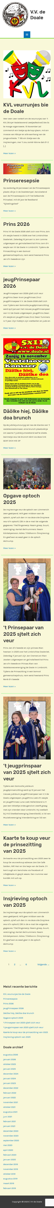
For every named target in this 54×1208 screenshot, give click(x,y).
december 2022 (10, 1088)
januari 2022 (9, 1097)
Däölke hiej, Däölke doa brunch (18, 1013)
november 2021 (10, 1102)
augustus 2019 (10, 1178)
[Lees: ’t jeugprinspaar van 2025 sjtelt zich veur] (27, 728)
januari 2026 (9, 1059)
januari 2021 (9, 1126)
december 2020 (10, 1131)
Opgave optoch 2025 (13, 1018)
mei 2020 (7, 1145)
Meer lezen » (9, 153)
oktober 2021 (9, 1107)
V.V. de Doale (37, 14)
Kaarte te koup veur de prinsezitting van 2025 (26, 844)
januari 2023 (9, 1083)
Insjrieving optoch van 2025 (17, 1037)
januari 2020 (9, 1159)
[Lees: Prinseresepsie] (27, 168)
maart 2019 (8, 1183)
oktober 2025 (9, 1064)
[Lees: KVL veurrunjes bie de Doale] (27, 74)
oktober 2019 (9, 1174)
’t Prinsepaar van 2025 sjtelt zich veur (23, 634)
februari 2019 (9, 1188)
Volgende (43, 964)
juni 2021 (7, 1116)
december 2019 (10, 1164)
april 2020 (8, 1150)
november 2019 (10, 1169)
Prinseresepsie (21, 181)
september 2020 (11, 1140)
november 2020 (10, 1135)
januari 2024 (9, 1078)
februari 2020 (9, 1155)
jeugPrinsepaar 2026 (13, 1008)
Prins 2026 (16, 224)
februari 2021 (9, 1121)
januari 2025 (9, 1069)
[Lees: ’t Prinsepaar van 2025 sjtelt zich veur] (27, 589)
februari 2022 (9, 1093)
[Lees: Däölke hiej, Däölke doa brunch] (27, 371)
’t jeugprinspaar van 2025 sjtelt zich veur (27, 772)
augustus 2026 (10, 1054)
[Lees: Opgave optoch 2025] (27, 473)
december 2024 (10, 1073)
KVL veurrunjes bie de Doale (16, 994)
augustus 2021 (10, 1112)
